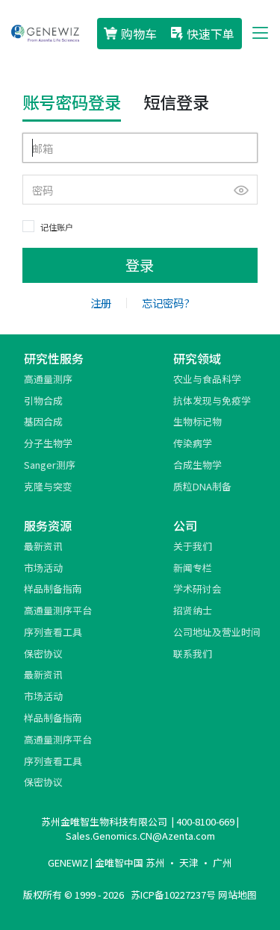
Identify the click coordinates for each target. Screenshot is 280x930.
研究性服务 (54, 358)
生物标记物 (197, 421)
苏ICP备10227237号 (173, 894)
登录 (139, 265)
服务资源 (48, 525)
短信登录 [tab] (176, 101)
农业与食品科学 (207, 379)
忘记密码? (166, 302)
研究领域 (197, 358)
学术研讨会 (197, 588)
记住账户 (56, 227)
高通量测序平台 (58, 610)
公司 (185, 525)
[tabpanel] (140, 208)
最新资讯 (43, 546)
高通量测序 (48, 379)
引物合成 (43, 400)
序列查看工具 (53, 632)
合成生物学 (197, 465)
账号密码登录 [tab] (71, 101)
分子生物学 (48, 443)
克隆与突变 (48, 486)
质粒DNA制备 (202, 486)
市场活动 (43, 568)
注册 (100, 302)
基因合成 (43, 421)
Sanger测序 (49, 465)
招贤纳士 (192, 610)
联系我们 (192, 653)
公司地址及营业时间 (217, 632)
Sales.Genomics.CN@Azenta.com (140, 835)
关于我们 (192, 546)
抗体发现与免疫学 (212, 400)
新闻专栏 (192, 568)
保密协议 (43, 653)
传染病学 (192, 443)
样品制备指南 (53, 588)
